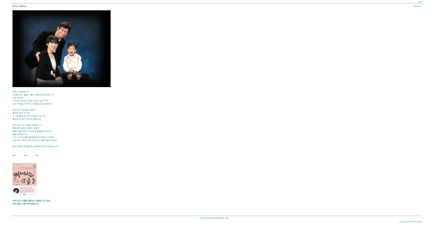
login (420, 2)
